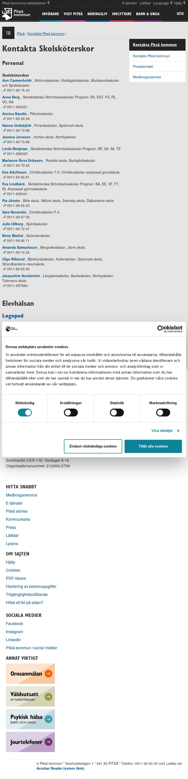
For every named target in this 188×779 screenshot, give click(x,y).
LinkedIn (13, 639)
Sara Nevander (14, 212)
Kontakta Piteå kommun (46, 33)
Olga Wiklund (13, 259)
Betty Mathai (12, 235)
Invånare (50, 14)
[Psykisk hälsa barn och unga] (30, 718)
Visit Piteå (73, 14)
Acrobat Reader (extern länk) (60, 768)
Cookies (13, 570)
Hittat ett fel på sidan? (24, 602)
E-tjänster (129, 2)
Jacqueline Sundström (21, 275)
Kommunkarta (18, 519)
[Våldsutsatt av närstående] (30, 696)
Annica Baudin (14, 113)
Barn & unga (148, 14)
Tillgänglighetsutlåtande (27, 594)
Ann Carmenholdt (17, 80)
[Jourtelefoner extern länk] (30, 741)
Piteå (21, 33)
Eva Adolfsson (14, 172)
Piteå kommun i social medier (31, 647)
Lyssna (12, 543)
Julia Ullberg (12, 223)
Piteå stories (16, 511)
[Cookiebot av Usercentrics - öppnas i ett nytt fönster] (161, 329)
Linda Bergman (15, 148)
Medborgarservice (147, 76)
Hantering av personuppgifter (31, 586)
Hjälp (10, 562)
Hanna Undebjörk (16, 125)
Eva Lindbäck (13, 183)
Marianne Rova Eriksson (22, 160)
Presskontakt (143, 66)
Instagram (14, 631)
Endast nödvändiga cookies (93, 446)
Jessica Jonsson (16, 136)
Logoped (13, 315)
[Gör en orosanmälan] (30, 673)
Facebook (14, 623)
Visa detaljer (162, 430)
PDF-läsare (16, 578)
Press (11, 527)
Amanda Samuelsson (19, 247)
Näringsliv (97, 14)
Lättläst (145, 2)
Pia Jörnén (11, 200)
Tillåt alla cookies (153, 446)
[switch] (71, 412)
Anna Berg (11, 96)
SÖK (180, 13)
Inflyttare (121, 14)
